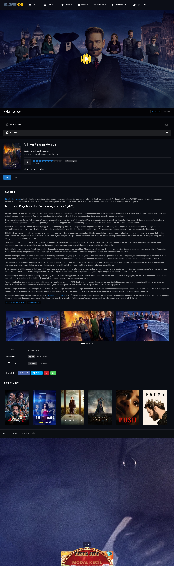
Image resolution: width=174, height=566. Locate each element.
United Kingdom (33, 302)
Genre (67, 5)
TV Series (51, 5)
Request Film (140, 5)
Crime (26, 169)
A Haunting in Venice (56, 295)
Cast (16, 177)
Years (83, 5)
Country (100, 5)
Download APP (120, 5)
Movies (35, 5)
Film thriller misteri (13, 199)
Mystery (33, 169)
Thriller (41, 169)
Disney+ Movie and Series (15, 302)
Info (7, 177)
